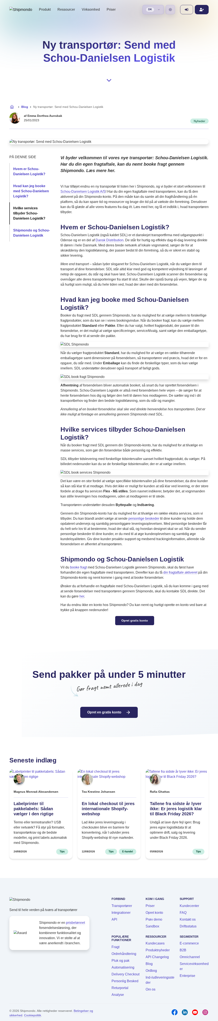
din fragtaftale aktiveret (180, 572)
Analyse (118, 994)
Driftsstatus (188, 926)
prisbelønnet (75, 922)
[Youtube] (195, 1012)
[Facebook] (174, 1012)
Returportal (120, 988)
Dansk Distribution (109, 240)
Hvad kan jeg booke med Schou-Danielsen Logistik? (31, 191)
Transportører (122, 906)
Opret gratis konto (134, 620)
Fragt (115, 947)
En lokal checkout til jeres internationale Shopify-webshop (108, 808)
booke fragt (78, 567)
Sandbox (152, 926)
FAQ (183, 912)
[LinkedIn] (184, 1012)
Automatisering (123, 967)
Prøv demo (154, 919)
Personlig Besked (125, 981)
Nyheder (199, 121)
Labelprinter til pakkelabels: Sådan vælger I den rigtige (33, 808)
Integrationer (121, 912)
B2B (183, 950)
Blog (24, 106)
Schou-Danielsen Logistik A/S (83, 191)
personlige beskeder (143, 518)
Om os (150, 989)
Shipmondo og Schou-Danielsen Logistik (31, 232)
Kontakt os (188, 919)
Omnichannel (190, 957)
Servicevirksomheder (194, 966)
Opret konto (154, 912)
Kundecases (155, 943)
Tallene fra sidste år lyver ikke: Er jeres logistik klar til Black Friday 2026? (176, 808)
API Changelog (157, 957)
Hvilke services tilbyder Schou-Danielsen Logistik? (29, 213)
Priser (111, 9)
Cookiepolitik (32, 1015)
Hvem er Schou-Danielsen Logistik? (29, 171)
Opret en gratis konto (104, 712)
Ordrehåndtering (124, 954)
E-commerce (189, 943)
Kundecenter (189, 906)
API (114, 919)
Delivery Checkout (125, 974)
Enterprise (187, 976)
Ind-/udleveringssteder (160, 980)
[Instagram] (205, 1012)
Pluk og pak (120, 960)
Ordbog (151, 970)
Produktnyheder (158, 950)
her (81, 596)
